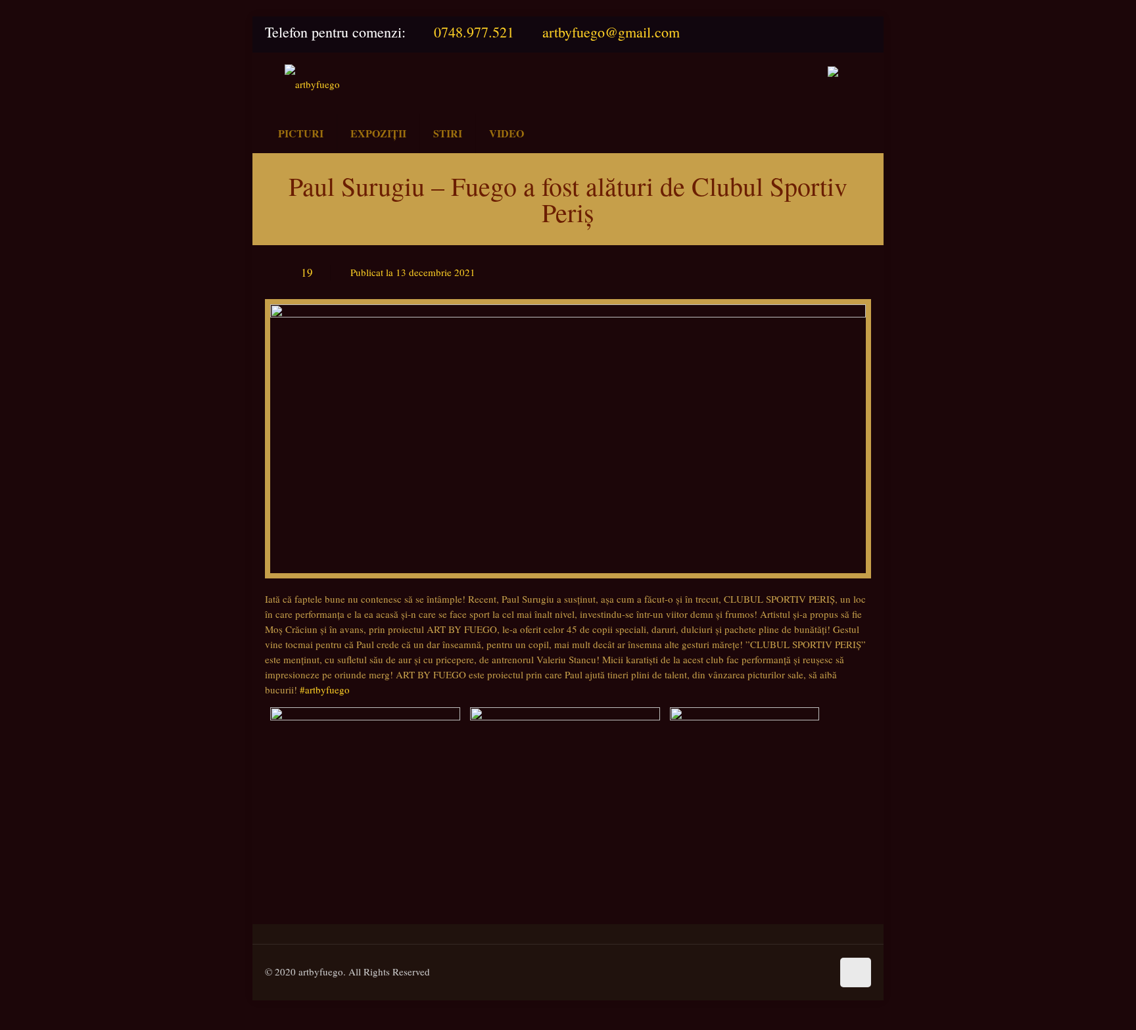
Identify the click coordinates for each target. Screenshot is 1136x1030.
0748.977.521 (474, 31)
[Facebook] (826, 33)
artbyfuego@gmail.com (611, 31)
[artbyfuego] (312, 83)
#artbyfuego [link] (325, 689)
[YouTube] (857, 33)
